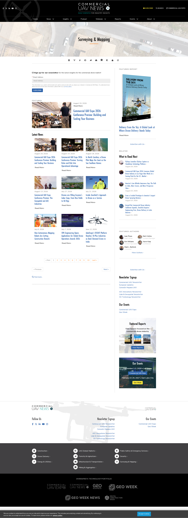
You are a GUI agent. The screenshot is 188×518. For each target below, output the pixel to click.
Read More (78, 106)
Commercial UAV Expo (176, 8)
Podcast (84, 19)
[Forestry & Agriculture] (91, 60)
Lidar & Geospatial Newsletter (131, 294)
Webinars (99, 19)
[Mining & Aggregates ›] (102, 60)
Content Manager (149, 238)
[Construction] (69, 60)
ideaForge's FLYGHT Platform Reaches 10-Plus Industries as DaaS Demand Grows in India (96, 237)
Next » (106, 269)
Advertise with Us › (137, 144)
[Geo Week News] (82, 498)
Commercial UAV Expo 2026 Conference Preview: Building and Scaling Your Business (89, 115)
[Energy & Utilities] (80, 60)
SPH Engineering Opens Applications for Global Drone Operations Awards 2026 (72, 235)
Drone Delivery (43, 456)
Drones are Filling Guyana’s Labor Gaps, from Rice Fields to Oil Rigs (71, 198)
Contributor (147, 244)
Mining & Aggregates (87, 467)
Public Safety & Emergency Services (134, 451)
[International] (86, 60)
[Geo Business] (97, 487)
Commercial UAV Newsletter (130, 282)
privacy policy (67, 86)
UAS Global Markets (87, 451)
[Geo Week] (123, 487)
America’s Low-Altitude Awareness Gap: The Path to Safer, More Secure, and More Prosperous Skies (140, 186)
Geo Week (123, 312)
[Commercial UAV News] (79, 487)
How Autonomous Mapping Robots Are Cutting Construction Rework (44, 235)
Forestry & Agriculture (87, 456)
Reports (118, 19)
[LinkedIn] (9, 8)
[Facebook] (3, 8)
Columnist (127, 249)
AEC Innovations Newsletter (130, 292)
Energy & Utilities (44, 462)
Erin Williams (129, 241)
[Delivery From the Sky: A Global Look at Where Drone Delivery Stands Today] (137, 98)
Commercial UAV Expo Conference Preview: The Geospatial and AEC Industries (43, 199)
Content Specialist (130, 244)
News (49, 19)
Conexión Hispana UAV (128, 287)
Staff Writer (128, 238)
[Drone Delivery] (75, 60)
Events (132, 19)
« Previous (37, 269)
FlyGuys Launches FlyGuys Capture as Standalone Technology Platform (137, 162)
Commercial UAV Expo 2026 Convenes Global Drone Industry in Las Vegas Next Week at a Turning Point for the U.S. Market (139, 173)
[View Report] (128, 339)
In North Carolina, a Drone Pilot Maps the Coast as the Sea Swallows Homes (96, 160)
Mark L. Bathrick (130, 247)
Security (123, 456)
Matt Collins (147, 236)
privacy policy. (57, 516)
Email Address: (37, 77)
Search (160, 8)
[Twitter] (6, 8)
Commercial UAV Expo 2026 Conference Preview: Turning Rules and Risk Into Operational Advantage (71, 161)
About (149, 19)
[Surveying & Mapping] (118, 60)
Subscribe (37, 90)
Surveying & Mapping (128, 462)
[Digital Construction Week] (113, 498)
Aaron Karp (147, 241)
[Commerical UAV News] (42, 407)
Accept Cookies (144, 514)
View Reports (138, 348)
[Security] (113, 60)
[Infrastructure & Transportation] (96, 60)
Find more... (38, 277)
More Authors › (137, 252)
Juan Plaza (128, 236)
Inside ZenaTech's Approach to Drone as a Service (96, 196)
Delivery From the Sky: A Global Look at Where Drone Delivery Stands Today (137, 129)
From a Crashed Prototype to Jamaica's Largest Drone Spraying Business (140, 196)
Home (35, 19)
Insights (66, 19)
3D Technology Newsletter (130, 297)
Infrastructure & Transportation (90, 462)
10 (88, 260)
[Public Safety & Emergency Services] (107, 60)
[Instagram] (16, 8)
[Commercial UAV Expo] (150, 409)
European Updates (126, 285)
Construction (42, 451)
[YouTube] (13, 8)
